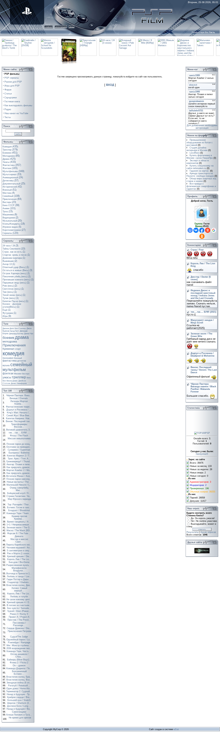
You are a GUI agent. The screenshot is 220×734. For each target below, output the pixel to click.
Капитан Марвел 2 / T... (19, 455)
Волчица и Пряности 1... (19, 573)
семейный (21, 364)
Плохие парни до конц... (19, 444)
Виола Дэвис (12, 381)
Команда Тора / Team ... (19, 513)
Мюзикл (17, 373)
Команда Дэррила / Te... (19, 668)
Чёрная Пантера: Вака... (19, 395)
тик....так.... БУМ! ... (19, 432)
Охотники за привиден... (19, 447)
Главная (48, 27)
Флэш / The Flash (19, 435)
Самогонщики (19, 711)
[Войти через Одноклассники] (202, 236)
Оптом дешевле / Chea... (19, 655)
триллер (19, 377)
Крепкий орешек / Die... (19, 556)
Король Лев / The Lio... (19, 559)
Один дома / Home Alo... (19, 688)
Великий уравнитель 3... (19, 429)
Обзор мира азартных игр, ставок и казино (201, 179)
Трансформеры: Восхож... (19, 425)
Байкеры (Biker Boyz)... (19, 659)
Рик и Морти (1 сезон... (19, 553)
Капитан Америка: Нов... (19, 418)
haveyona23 (202, 454)
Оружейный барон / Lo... (19, 639)
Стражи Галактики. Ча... (19, 496)
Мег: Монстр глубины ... (19, 645)
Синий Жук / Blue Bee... (19, 415)
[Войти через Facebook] (201, 230)
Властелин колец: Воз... (19, 679)
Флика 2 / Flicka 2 (19, 662)
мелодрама (10, 341)
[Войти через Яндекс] (207, 230)
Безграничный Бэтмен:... (19, 672)
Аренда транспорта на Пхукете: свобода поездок (200, 174)
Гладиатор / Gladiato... (19, 582)
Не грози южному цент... (19, 599)
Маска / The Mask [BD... (19, 530)
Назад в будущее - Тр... (19, 694)
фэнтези (8, 373)
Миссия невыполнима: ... (19, 439)
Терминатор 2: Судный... (19, 691)
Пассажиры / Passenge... (19, 624)
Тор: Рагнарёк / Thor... (19, 504)
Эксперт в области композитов (197, 161)
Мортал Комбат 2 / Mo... (19, 470)
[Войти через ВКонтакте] (196, 230)
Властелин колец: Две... (19, 585)
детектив (21, 361)
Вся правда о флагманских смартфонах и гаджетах (201, 186)
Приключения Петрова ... (19, 632)
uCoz (176, 729)
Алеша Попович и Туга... (19, 714)
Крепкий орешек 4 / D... (19, 602)
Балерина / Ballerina (19, 452)
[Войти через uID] (190, 230)
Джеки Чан (28, 334)
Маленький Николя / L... (19, 484)
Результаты (192, 532)
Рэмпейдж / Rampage (19, 642)
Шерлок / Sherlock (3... (19, 703)
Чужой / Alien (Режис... (19, 611)
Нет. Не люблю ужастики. (204, 521)
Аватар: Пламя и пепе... (19, 464)
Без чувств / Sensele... (19, 608)
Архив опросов (208, 532)
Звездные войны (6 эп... (19, 682)
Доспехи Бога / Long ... (19, 706)
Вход (72, 27)
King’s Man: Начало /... (19, 412)
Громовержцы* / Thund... (19, 461)
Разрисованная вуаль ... (19, 565)
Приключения (14, 345)
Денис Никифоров (19, 383)
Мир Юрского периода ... (19, 500)
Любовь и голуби (19, 596)
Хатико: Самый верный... (19, 589)
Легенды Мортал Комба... (19, 402)
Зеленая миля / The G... (19, 527)
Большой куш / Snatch (19, 700)
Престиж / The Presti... (19, 620)
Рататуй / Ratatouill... (19, 685)
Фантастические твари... (19, 406)
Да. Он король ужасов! (203, 518)
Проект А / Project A (19, 617)
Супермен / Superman (19, 449)
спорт (18, 349)
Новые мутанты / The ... (19, 482)
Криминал (8, 348)
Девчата (19, 536)
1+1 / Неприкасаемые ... (19, 524)
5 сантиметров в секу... (19, 550)
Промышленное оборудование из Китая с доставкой (199, 142)
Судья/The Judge (19, 636)
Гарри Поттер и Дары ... (19, 579)
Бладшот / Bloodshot (19, 510)
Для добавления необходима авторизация (202, 126)
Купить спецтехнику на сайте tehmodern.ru (199, 167)
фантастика (9, 360)
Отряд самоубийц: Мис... (19, 489)
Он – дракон (19, 665)
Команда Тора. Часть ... (19, 651)
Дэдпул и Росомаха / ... (19, 409)
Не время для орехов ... (20, 718)
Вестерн (25, 374)
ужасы (7, 377)
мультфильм (14, 369)
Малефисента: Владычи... (19, 569)
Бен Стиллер (20, 328)
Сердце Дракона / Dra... (19, 628)
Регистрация (61, 27)
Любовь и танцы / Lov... (19, 576)
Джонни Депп (8, 328)
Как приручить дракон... (19, 467)
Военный (18, 358)
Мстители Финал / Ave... (19, 476)
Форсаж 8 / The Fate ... (19, 533)
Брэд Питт (14, 331)
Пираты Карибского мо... (19, 544)
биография (8, 358)
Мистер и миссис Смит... (19, 540)
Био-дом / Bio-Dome (19, 562)
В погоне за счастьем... (19, 605)
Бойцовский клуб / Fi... (19, 493)
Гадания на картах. (199, 171)
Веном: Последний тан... (19, 421)
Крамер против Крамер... (19, 517)
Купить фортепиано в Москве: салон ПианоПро (199, 156)
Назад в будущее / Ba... (19, 709)
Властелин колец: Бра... (19, 676)
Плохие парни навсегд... (19, 479)
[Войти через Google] (213, 230)
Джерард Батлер (16, 334)
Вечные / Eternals (19, 398)
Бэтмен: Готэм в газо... (19, 507)
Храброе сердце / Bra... (19, 697)
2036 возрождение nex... (19, 648)
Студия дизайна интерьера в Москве (196, 149)
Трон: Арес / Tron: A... (19, 458)
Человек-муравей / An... (19, 547)
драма (22, 337)
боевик (8, 338)
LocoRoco (195, 153)
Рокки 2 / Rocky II (19, 614)
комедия (13, 353)
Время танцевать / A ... (19, 521)
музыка (6, 365)
